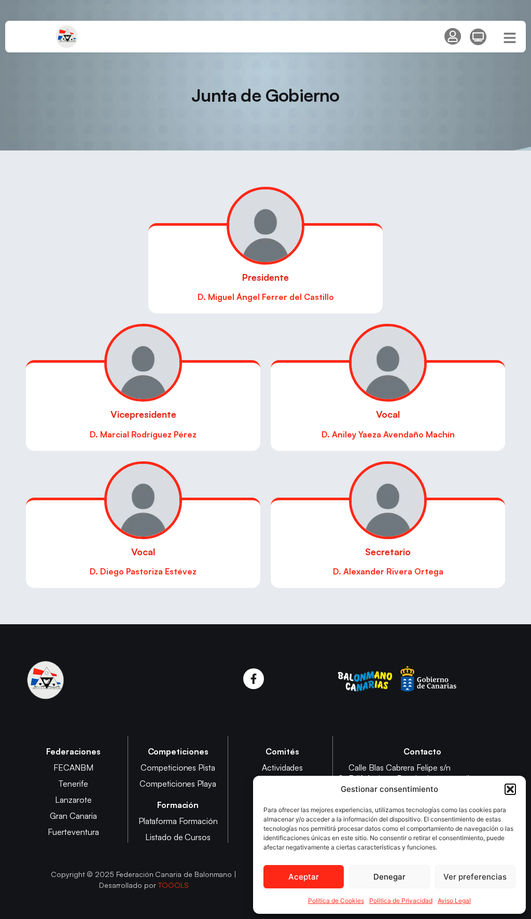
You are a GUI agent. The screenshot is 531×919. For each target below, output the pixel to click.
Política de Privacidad (400, 900)
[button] (510, 789)
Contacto (422, 751)
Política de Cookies (336, 900)
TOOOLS (173, 885)
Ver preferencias (475, 877)
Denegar (389, 877)
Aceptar (303, 877)
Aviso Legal (454, 900)
